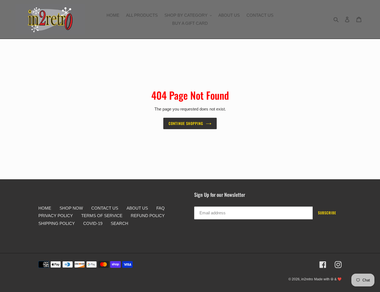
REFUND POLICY (148, 215)
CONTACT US (104, 208)
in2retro (307, 279)
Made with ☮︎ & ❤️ (328, 279)
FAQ (160, 208)
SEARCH (119, 223)
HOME (44, 208)
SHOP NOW (71, 208)
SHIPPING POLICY (56, 223)
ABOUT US (137, 208)
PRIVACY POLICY (55, 215)
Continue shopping (186, 123)
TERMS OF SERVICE (101, 215)
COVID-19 (92, 223)
